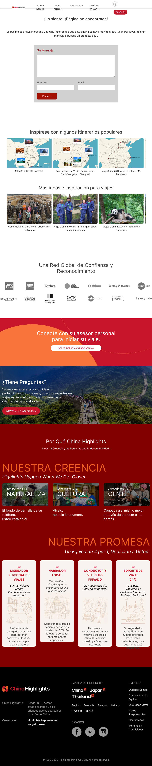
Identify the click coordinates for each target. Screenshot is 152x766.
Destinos (75, 5)
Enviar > (47, 96)
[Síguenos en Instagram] (103, 735)
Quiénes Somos (138, 689)
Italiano (115, 705)
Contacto (120, 12)
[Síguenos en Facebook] (76, 735)
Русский (77, 710)
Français (103, 705)
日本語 (89, 710)
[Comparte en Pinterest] (90, 735)
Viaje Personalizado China (76, 348)
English (76, 705)
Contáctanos (136, 720)
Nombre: (42, 82)
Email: (81, 82)
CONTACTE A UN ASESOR (21, 410)
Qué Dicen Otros (138, 704)
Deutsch (89, 705)
